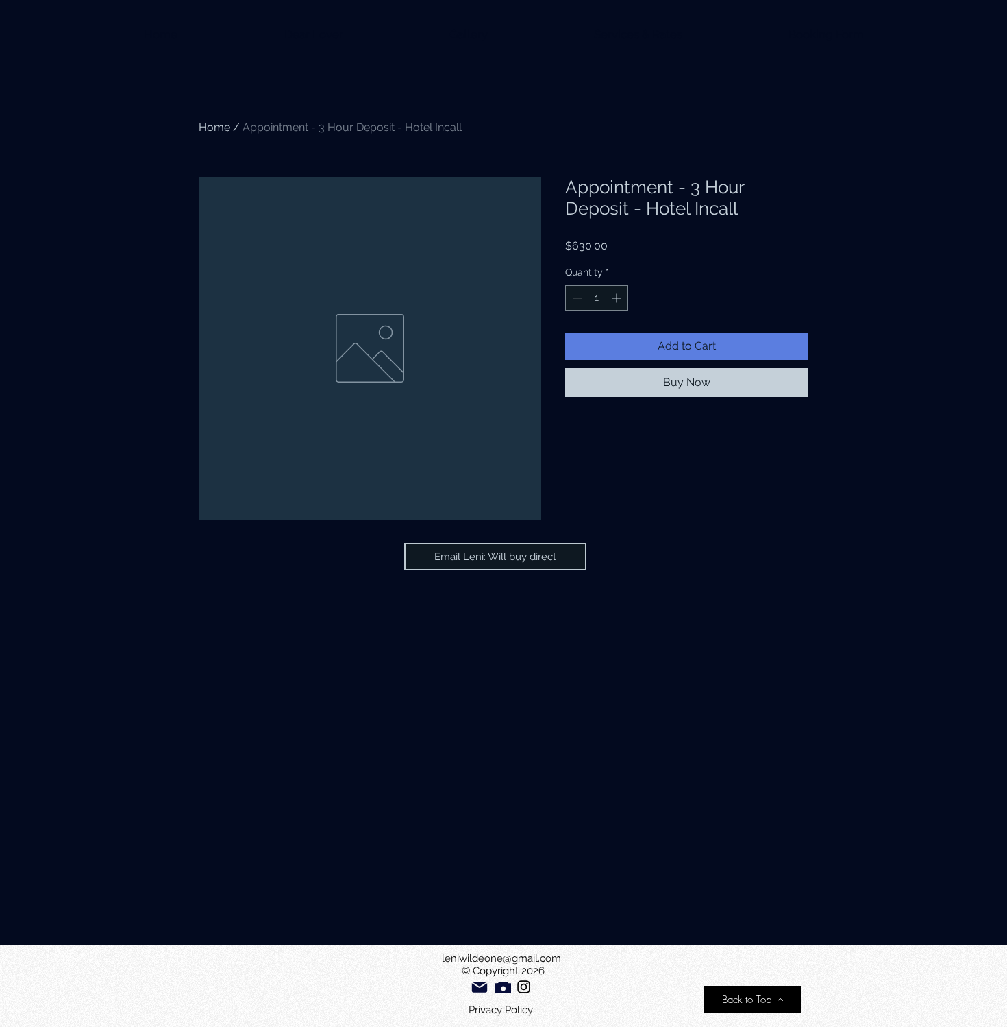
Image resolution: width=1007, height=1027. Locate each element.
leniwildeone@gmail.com (501, 958)
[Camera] (503, 987)
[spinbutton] (596, 298)
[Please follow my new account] (523, 986)
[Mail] (479, 987)
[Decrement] (575, 298)
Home (214, 127)
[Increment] (617, 298)
